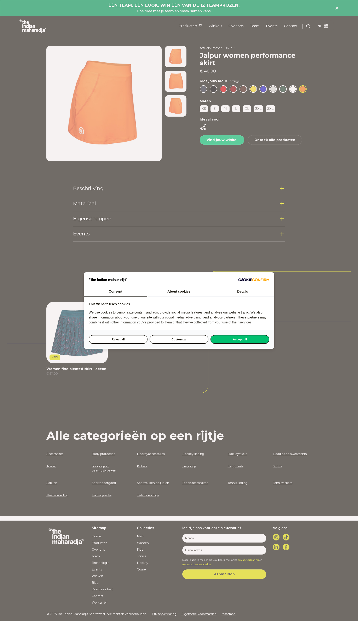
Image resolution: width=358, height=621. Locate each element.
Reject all (118, 339)
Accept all (240, 339)
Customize (179, 339)
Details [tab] (242, 291)
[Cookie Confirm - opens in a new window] (253, 279)
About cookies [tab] (178, 291)
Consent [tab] (115, 291)
